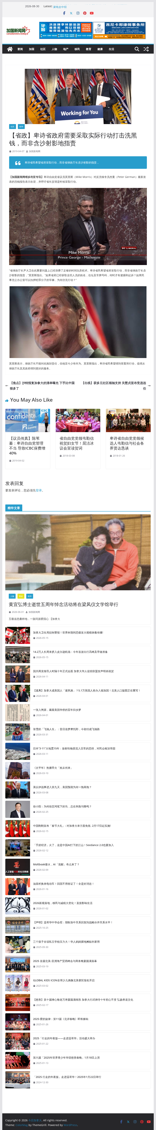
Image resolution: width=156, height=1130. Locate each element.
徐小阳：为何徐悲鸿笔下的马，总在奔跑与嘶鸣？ (62, 806)
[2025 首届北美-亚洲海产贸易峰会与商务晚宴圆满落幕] (17, 963)
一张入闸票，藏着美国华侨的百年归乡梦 (57, 710)
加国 (31, 49)
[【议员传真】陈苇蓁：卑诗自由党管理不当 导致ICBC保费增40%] (27, 411)
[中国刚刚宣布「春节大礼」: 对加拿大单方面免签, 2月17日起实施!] (17, 828)
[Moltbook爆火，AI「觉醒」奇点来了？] (17, 867)
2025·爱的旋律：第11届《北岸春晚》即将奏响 (60, 1019)
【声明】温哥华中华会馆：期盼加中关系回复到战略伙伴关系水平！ (73, 922)
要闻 (20, 49)
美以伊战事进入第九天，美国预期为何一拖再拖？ (62, 787)
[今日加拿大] (9, 49)
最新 (21, 596)
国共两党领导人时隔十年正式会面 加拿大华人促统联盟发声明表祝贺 (73, 671)
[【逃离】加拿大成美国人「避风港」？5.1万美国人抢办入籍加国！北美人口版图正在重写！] (17, 693)
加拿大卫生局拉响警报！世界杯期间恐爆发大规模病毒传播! (68, 632)
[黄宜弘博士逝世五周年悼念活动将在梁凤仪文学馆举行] (77, 552)
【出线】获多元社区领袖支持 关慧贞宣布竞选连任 (113, 385)
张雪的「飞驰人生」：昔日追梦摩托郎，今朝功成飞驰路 (66, 729)
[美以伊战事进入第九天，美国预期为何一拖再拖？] (17, 789)
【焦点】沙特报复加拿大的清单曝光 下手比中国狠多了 (42, 385)
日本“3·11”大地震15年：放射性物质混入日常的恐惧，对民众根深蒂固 (74, 748)
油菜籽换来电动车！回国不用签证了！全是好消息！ (63, 883)
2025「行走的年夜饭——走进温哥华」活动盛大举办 (64, 1038)
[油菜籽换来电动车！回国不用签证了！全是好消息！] (17, 886)
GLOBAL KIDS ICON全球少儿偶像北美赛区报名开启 (64, 980)
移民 (77, 49)
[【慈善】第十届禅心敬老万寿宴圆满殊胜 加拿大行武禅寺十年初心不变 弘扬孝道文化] (17, 1002)
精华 (21, 126)
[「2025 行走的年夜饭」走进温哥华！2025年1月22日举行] (17, 1079)
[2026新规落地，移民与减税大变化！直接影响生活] (17, 905)
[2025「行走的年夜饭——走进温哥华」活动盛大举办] (17, 1041)
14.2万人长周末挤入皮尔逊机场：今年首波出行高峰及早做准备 (70, 652)
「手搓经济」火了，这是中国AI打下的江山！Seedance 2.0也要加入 (73, 845)
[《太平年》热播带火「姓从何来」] (17, 770)
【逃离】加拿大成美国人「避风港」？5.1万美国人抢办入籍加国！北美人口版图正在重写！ (87, 690)
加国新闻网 (34, 151)
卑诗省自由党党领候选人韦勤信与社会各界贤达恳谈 (127, 443)
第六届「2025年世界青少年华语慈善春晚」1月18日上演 (66, 1057)
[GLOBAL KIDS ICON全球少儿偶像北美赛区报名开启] (17, 983)
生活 (111, 49)
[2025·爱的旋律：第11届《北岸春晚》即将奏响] (17, 1021)
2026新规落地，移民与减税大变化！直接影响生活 (62, 903)
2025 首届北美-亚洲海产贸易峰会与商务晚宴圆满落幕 (65, 961)
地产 (65, 49)
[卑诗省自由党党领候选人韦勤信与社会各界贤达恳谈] (128, 411)
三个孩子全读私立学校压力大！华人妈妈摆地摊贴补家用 (66, 941)
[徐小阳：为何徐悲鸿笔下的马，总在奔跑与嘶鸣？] (17, 809)
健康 (100, 49)
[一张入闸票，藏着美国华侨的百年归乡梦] (17, 712)
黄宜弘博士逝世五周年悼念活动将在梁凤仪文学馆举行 (63, 604)
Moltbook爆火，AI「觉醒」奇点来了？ (56, 864)
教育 (88, 49)
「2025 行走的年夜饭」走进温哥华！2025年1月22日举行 (67, 1077)
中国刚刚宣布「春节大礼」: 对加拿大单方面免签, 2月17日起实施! (72, 825)
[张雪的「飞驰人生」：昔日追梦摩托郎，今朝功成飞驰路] (17, 732)
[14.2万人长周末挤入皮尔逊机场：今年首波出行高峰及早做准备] (17, 654)
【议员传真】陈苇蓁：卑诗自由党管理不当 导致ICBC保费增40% (27, 446)
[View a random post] (146, 49)
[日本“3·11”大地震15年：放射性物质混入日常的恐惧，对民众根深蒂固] (17, 751)
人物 (54, 49)
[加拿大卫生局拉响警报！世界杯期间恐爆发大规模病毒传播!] (17, 635)
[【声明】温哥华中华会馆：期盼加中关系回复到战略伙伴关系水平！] (17, 925)
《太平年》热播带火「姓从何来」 (53, 767)
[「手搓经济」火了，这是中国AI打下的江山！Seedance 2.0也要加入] (17, 847)
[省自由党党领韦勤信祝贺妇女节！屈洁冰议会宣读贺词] (78, 411)
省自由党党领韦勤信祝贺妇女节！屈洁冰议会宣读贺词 (77, 443)
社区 (43, 49)
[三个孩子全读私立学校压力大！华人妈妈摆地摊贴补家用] (17, 944)
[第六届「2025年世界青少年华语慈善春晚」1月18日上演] (17, 1060)
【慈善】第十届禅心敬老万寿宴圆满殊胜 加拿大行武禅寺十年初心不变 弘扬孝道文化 (83, 999)
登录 (39, 490)
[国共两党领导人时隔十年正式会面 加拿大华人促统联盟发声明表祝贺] (17, 674)
